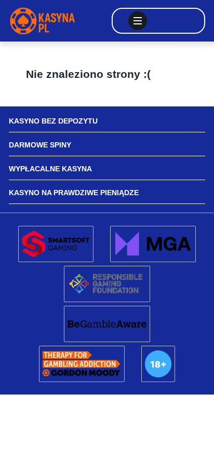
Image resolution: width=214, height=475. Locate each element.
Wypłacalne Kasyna (50, 169)
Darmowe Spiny (40, 145)
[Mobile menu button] (137, 20)
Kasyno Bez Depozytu (53, 121)
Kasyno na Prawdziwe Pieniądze (74, 192)
